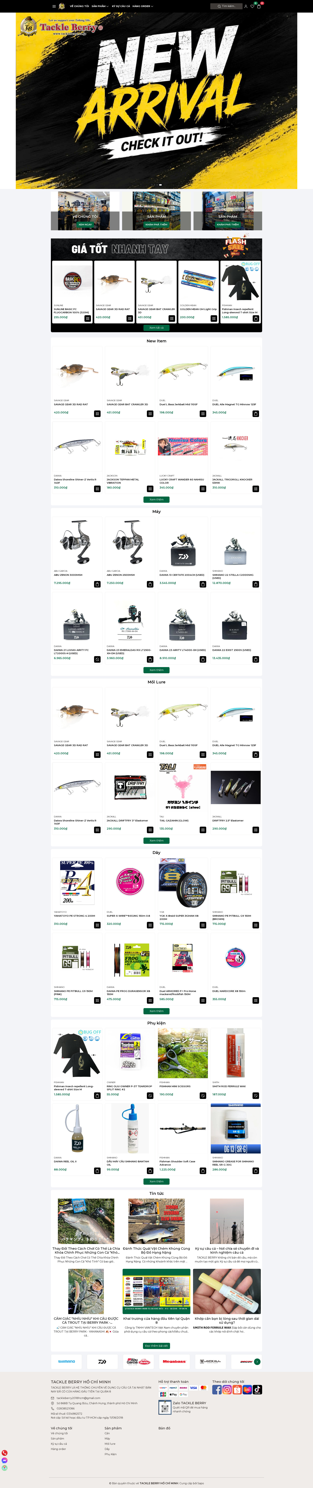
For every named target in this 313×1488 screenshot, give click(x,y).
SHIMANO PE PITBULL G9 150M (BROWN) (231, 917)
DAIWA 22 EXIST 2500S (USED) (231, 650)
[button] (257, 292)
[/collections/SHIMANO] (66, 1361)
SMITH (215, 1082)
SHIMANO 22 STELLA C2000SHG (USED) (232, 576)
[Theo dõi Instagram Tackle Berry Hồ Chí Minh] (227, 1389)
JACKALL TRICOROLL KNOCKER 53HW (232, 481)
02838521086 (66, 1408)
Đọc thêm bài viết (156, 1345)
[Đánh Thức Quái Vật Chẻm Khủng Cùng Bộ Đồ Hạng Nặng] (156, 1221)
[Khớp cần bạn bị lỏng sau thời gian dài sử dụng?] (227, 1291)
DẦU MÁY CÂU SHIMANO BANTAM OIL (128, 1163)
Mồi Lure (156, 682)
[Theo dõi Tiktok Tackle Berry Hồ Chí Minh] (257, 1389)
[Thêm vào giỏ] (256, 318)
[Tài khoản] (246, 6)
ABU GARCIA (60, 571)
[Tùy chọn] (87, 318)
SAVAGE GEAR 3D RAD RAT (113, 309)
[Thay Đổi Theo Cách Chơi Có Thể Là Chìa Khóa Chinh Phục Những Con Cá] (86, 1221)
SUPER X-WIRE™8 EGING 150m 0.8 (128, 915)
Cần (107, 1433)
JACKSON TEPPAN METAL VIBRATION (123, 481)
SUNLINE (58, 305)
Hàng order (141, 6)
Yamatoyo (60, 912)
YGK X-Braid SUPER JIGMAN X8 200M (179, 917)
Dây (156, 852)
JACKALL (217, 475)
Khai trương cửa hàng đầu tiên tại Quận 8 (156, 1320)
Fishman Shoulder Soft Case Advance (177, 1163)
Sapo (200, 1483)
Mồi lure (110, 1443)
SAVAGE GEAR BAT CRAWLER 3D (156, 311)
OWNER (111, 1082)
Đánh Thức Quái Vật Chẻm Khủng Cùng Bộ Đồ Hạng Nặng (156, 1250)
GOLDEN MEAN (188, 305)
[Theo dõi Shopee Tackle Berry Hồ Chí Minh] (237, 1389)
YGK (162, 912)
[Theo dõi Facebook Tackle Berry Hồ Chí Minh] (217, 1389)
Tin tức (156, 1193)
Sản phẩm (98, 6)
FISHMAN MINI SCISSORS (175, 1086)
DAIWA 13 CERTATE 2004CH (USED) (182, 574)
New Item (156, 341)
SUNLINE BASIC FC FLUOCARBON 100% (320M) (71, 311)
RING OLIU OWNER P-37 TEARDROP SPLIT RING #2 (129, 1088)
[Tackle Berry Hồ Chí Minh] (62, 6)
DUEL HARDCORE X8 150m (229, 991)
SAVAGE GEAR (103, 305)
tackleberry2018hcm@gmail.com (78, 1398)
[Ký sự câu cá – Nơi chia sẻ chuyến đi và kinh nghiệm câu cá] (227, 1221)
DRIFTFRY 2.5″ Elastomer (228, 820)
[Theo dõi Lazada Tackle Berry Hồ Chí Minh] (247, 1389)
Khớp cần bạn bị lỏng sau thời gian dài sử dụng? (227, 1320)
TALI (162, 816)
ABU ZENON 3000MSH (68, 574)
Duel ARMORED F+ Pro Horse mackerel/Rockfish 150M (178, 992)
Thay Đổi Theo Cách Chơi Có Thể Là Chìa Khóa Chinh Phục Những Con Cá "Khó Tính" (86, 1250)
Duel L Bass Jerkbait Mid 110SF (179, 404)
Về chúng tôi (79, 6)
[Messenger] (4, 1460)
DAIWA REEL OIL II (65, 1161)
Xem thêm (157, 499)
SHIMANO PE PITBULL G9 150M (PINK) (73, 992)
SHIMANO (217, 571)
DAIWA (57, 475)
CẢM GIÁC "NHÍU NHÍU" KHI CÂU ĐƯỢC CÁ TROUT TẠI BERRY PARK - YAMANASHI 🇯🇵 (86, 1320)
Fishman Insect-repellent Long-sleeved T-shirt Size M (239, 311)
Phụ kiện (156, 1023)
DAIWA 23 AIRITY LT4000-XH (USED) (183, 650)
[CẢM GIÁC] (86, 1291)
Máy (156, 511)
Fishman (227, 305)
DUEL (162, 400)
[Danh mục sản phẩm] (54, 6)
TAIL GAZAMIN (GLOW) (174, 820)
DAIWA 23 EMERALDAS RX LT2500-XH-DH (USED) (129, 651)
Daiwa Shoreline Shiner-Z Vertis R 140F (75, 481)
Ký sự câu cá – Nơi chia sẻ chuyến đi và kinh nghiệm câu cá (227, 1250)
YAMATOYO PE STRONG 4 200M (74, 915)
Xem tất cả (156, 327)
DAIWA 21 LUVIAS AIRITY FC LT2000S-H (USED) (71, 651)
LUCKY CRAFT (167, 475)
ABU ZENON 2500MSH (121, 574)
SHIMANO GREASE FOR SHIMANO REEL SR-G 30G (233, 1163)
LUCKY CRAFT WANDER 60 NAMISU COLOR (182, 481)
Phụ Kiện (111, 1454)
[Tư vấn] (4, 1468)
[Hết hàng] (97, 659)
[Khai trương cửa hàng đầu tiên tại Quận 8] (156, 1291)
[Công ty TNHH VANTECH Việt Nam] (156, 85)
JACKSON (112, 475)
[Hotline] (4, 1452)
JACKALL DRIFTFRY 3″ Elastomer (127, 820)
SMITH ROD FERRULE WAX (229, 1086)
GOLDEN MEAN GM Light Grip (198, 309)
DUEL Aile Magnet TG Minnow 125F (234, 404)
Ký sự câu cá (121, 6)
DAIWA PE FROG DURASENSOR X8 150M (128, 992)
